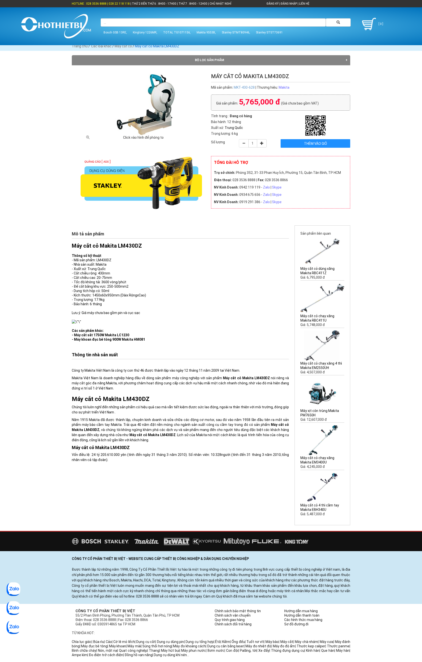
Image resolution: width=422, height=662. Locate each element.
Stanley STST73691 (269, 32)
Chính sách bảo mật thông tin (238, 611)
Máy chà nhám (306, 642)
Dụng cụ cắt (145, 642)
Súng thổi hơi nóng (157, 646)
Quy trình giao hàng (230, 620)
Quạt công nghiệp (133, 650)
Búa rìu (98, 642)
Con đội (232, 650)
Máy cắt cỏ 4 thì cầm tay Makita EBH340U (319, 507)
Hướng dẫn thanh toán (301, 615)
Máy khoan (117, 646)
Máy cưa (326, 642)
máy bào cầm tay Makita (101, 425)
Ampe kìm (79, 655)
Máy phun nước (193, 650)
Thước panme (338, 646)
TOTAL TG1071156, (177, 32)
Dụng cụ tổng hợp (200, 642)
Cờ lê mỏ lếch (124, 642)
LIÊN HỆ (303, 3)
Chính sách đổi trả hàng (233, 624)
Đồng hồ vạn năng (138, 655)
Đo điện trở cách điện (106, 655)
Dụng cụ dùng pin (170, 642)
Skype (277, 187)
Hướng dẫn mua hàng (301, 611)
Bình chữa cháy (84, 650)
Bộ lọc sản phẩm (209, 60)
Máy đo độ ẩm (284, 646)
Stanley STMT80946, (236, 32)
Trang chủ (80, 46)
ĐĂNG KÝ (273, 3)
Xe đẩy (263, 650)
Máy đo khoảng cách (189, 646)
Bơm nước (216, 650)
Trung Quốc (234, 128)
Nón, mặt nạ (107, 650)
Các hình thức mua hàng (303, 620)
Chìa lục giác (82, 642)
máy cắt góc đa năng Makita (94, 383)
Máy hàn (342, 650)
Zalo (266, 187)
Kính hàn (312, 650)
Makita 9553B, (206, 32)
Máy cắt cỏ (123, 46)
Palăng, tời (248, 650)
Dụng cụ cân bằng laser (225, 646)
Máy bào (272, 642)
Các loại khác (101, 46)
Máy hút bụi (170, 650)
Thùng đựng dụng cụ (287, 650)
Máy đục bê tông (94, 646)
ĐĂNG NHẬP (289, 3)
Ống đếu (238, 642)
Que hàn (327, 650)
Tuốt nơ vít (255, 642)
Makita (284, 87)
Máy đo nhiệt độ (258, 646)
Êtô (218, 642)
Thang (154, 650)
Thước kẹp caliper (311, 646)
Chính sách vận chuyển (233, 615)
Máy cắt (286, 642)
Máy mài (134, 646)
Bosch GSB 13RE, (115, 32)
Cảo (109, 642)
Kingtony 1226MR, (145, 32)
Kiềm (226, 642)
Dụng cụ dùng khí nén (170, 655)
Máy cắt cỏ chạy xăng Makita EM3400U (317, 460)
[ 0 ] (380, 24)
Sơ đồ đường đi (296, 624)
